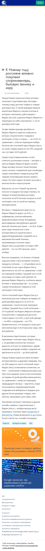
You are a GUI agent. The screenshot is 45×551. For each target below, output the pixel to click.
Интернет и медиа (19, 423)
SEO (30, 423)
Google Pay (32, 411)
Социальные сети (8, 499)
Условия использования (11, 516)
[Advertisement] (22, 12)
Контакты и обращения (10, 528)
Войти (40, 2)
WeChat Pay (7, 415)
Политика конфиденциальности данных (17, 519)
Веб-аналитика (7, 502)
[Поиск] (33, 3)
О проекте (5, 513)
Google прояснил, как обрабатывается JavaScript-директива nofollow (18, 482)
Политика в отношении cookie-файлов (16, 522)
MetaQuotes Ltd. (16, 535)
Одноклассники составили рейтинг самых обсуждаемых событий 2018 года (22, 451)
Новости (6, 423)
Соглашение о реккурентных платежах (16, 525)
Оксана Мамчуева (12, 93)
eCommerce (6, 509)
